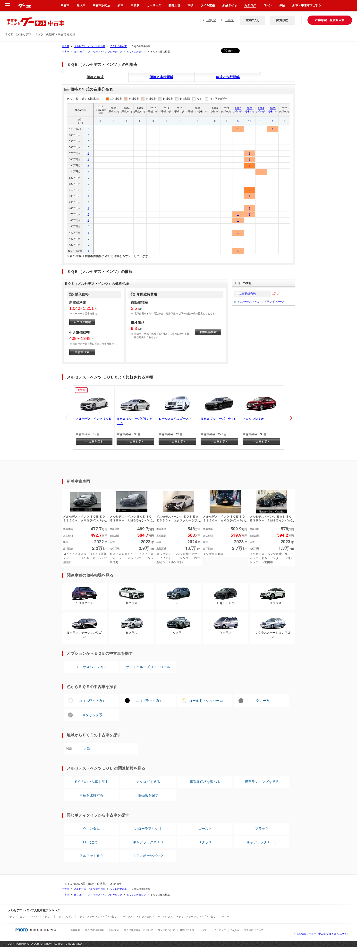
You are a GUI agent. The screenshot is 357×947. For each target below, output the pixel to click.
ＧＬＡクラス (165, 916)
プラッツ (262, 828)
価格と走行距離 (161, 77)
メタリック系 (92, 715)
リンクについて (166, 930)
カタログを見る (148, 782)
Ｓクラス (205, 842)
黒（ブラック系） (149, 701)
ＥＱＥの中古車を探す (91, 782)
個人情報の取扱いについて (138, 930)
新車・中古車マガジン (307, 5)
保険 (282, 5)
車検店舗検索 (208, 332)
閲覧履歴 (282, 20)
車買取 (135, 5)
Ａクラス (47, 916)
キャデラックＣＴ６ (148, 842)
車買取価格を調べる (205, 782)
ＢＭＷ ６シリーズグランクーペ (135, 421)
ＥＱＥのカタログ (136, 51)
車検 (190, 5)
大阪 (86, 748)
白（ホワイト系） (92, 701)
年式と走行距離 (228, 77)
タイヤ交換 (208, 5)
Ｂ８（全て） (91, 842)
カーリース (154, 5)
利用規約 (114, 930)
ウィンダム (91, 828)
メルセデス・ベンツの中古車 (89, 46)
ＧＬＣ (34, 916)
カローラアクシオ (148, 828)
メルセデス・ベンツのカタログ (105, 51)
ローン (267, 5)
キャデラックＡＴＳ (261, 842)
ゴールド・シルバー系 (206, 701)
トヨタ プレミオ (253, 418)
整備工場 (174, 5)
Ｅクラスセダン (145, 916)
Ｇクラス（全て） (17, 916)
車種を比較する (91, 795)
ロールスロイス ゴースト (175, 418)
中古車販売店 (101, 5)
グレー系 (263, 701)
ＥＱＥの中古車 (118, 46)
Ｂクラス (128, 916)
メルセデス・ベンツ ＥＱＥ (93, 418)
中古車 (65, 46)
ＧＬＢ (225, 916)
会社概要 (75, 930)
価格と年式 (95, 77)
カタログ (79, 51)
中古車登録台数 (246, 293)
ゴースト (205, 828)
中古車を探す (94, 441)
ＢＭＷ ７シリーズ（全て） (219, 418)
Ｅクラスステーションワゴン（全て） (197, 916)
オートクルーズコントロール (148, 667)
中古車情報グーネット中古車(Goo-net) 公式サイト (321, 933)
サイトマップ (218, 930)
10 (249, 121)
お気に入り (252, 20)
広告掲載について (253, 930)
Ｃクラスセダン (64, 916)
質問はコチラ (187, 930)
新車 (120, 5)
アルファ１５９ (91, 856)
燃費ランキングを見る (262, 782)
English (211, 20)
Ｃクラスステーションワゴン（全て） (98, 916)
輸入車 (81, 5)
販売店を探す (148, 795)
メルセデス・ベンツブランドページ (260, 301)
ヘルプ (229, 20)
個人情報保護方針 (94, 930)
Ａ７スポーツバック (148, 856)
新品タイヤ (229, 5)
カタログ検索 (82, 322)
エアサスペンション (91, 667)
